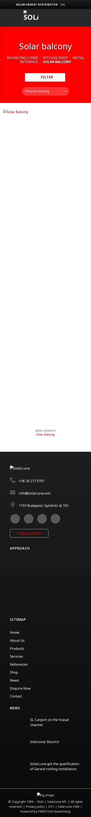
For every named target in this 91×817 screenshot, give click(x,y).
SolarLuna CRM (29, 533)
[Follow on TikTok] (42, 519)
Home (14, 632)
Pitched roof (55, 58)
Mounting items (22, 58)
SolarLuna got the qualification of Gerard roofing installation (54, 766)
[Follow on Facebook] (15, 519)
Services (16, 656)
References (19, 664)
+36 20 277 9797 (31, 481)
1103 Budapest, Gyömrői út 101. (44, 505)
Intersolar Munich (44, 741)
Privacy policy (36, 806)
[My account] (84, 18)
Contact (16, 696)
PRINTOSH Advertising (54, 811)
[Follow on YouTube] (55, 519)
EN (63, 5)
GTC (51, 806)
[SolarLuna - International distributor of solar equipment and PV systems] (30, 17)
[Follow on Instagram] (28, 519)
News (14, 680)
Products (17, 648)
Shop (14, 672)
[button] (65, 18)
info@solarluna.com (34, 493)
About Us (17, 640)
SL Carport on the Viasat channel (49, 722)
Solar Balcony (45, 434)
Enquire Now (20, 688)
